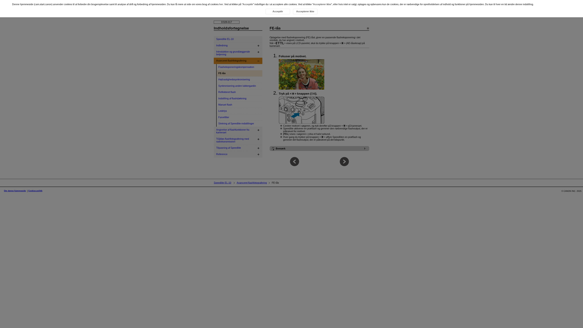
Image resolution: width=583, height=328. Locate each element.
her (221, 4)
